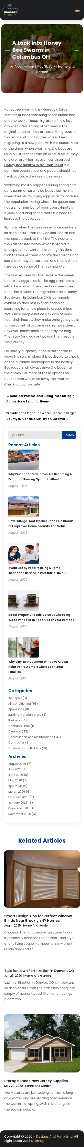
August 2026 (17, 764)
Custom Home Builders (24, 748)
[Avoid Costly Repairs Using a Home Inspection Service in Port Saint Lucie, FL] (23, 554)
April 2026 (15, 786)
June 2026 (15, 775)
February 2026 (18, 797)
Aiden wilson (24, 66)
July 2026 (15, 769)
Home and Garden (36, 925)
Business (14, 720)
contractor (16, 742)
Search (69, 435)
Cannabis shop (19, 726)
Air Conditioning (19, 704)
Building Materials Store (24, 715)
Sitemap (37, 1140)
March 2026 (16, 792)
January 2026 (18, 803)
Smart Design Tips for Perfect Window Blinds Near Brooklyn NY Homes (38, 918)
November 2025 (19, 814)
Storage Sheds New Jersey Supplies (36, 1080)
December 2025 (19, 808)
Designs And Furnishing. (54, 1136)
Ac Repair (15, 698)
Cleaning (14, 731)
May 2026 (15, 780)
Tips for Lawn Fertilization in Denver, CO (39, 970)
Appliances (16, 709)
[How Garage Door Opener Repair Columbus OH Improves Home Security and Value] (23, 507)
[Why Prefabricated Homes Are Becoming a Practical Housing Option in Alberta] (23, 460)
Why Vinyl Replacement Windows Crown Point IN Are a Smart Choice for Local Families (38, 667)
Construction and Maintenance (30, 737)
